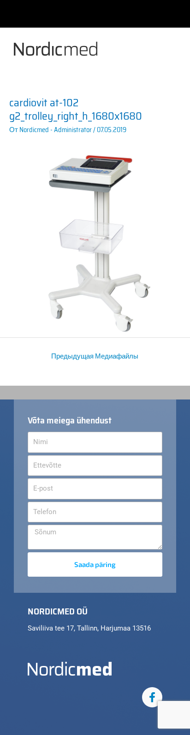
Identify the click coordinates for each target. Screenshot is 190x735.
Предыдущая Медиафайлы (94, 356)
